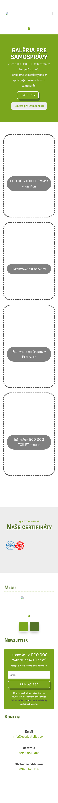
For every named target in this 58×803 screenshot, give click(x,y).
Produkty (28, 95)
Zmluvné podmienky (38, 700)
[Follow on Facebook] (23, 627)
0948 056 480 (29, 753)
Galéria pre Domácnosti (29, 106)
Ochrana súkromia (19, 700)
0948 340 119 (29, 769)
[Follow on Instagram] (34, 627)
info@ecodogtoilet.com (29, 736)
